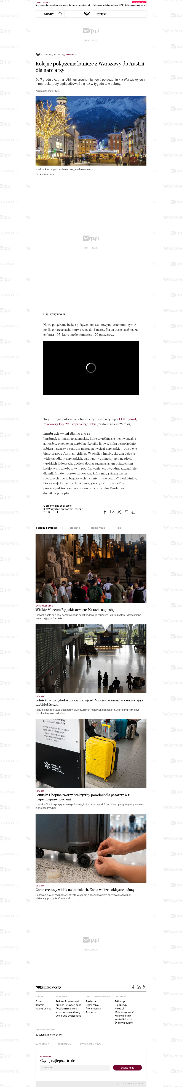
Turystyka (47, 54)
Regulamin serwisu (66, 1008)
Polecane (74, 527)
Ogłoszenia (92, 1005)
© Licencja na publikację (57, 505)
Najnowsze (98, 527)
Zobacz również (46, 527)
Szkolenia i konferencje (49, 1034)
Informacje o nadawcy (68, 1012)
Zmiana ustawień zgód (68, 1005)
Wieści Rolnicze (123, 1019)
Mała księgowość (124, 1012)
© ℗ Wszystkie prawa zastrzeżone (63, 509)
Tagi (119, 527)
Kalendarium (64, 1044)
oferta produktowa (90, 1044)
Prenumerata (93, 1008)
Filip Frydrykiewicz (54, 314)
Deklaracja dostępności (68, 1015)
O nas (39, 1001)
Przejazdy (59, 54)
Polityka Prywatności (67, 1001)
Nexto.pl (119, 1008)
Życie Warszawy (124, 1022)
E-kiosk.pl (120, 1001)
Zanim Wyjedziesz (44, 606)
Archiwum (91, 1012)
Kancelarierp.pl (123, 1015)
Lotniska (71, 54)
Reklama (91, 1001)
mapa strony (42, 1044)
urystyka (100, 14)
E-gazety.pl (121, 1005)
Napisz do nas (43, 1008)
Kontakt (40, 1005)
